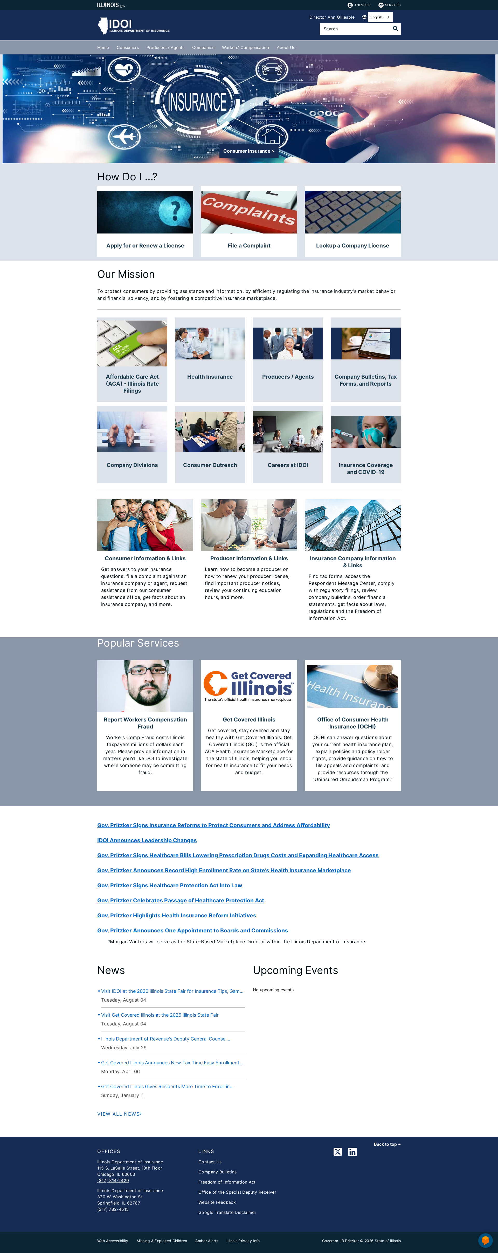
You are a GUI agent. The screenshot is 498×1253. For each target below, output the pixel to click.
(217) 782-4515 (113, 1209)
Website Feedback (217, 1202)
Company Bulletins (217, 1171)
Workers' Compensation (245, 47)
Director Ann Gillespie (332, 17)
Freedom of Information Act (227, 1182)
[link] (338, 1153)
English (376, 17)
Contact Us (210, 1161)
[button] (249, 151)
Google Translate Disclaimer (227, 1212)
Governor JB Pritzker (340, 1240)
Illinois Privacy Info (243, 1240)
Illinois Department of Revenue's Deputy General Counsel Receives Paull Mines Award (163, 1039)
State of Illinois (388, 1240)
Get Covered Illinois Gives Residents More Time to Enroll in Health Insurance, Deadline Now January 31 (165, 1087)
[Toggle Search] (395, 28)
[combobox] (380, 17)
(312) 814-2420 (113, 1180)
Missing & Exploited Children (162, 1240)
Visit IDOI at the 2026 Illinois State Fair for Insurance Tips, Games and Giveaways (173, 991)
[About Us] (299, 46)
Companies (203, 47)
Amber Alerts (206, 1240)
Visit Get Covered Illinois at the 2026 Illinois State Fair (160, 1015)
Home (103, 47)
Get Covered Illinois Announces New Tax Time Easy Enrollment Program (170, 1063)
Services (393, 5)
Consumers (128, 47)
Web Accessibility (112, 1240)
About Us (286, 47)
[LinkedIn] (352, 1153)
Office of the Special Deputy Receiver (237, 1192)
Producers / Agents (165, 47)
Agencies (362, 5)
